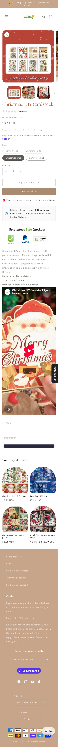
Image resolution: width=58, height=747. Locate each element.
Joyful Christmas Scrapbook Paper (42, 536)
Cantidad (6, 165)
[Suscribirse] (46, 659)
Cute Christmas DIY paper (14, 496)
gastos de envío (11, 130)
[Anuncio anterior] (5, 4)
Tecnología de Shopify (36, 741)
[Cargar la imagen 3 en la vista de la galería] (43, 92)
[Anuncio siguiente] (52, 4)
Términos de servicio (16, 577)
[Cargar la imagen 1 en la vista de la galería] (14, 92)
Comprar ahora (29, 191)
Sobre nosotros (14, 556)
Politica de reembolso (17, 570)
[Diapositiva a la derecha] (54, 93)
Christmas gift (35, 151)
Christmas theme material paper (14, 536)
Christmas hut (36, 157)
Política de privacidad (17, 584)
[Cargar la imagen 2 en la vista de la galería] (28, 92)
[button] (6, 16)
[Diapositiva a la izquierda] (3, 93)
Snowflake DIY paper (39, 496)
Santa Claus (13, 151)
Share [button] (9, 423)
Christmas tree (13, 157)
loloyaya (23, 741)
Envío (9, 563)
